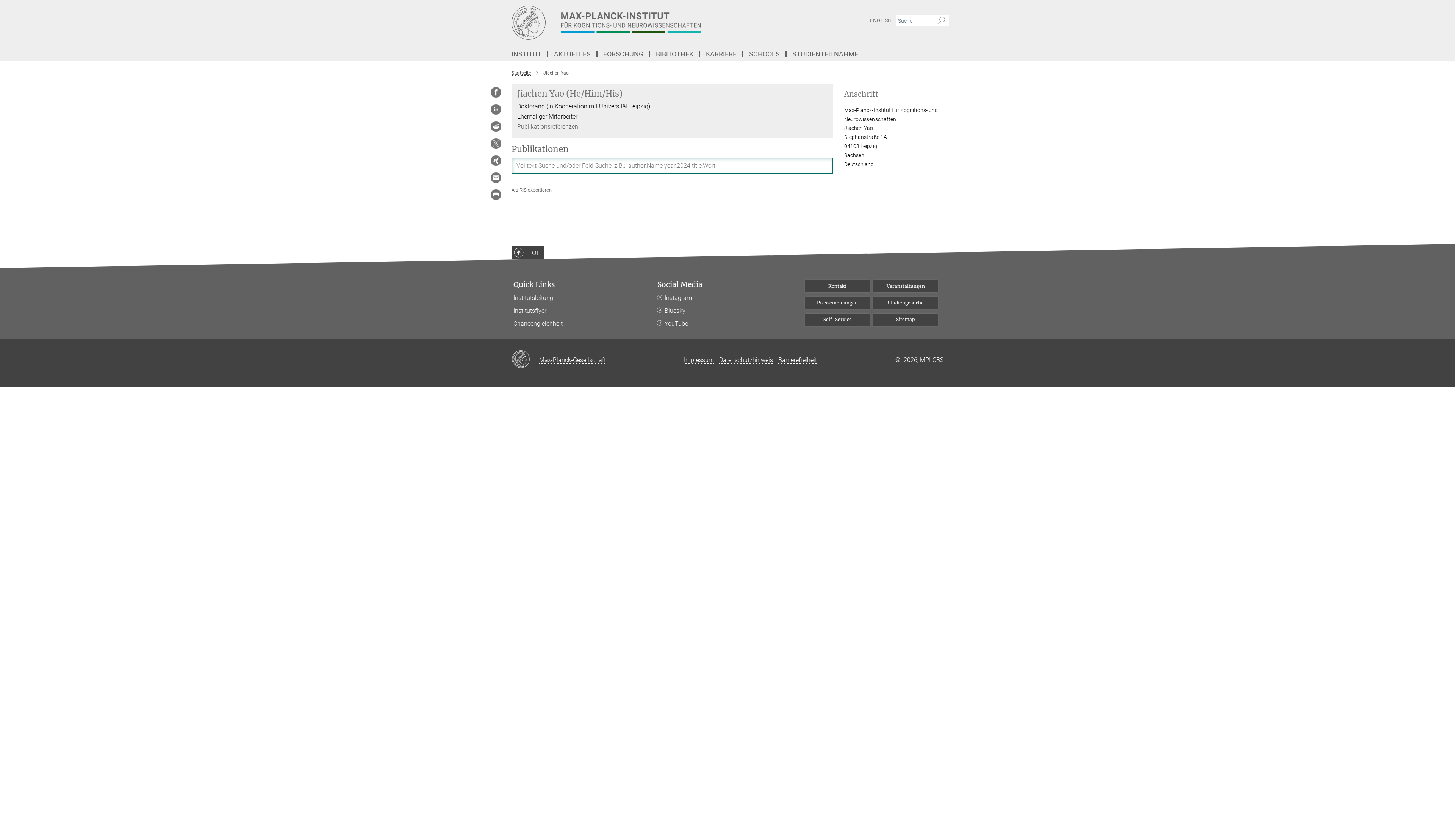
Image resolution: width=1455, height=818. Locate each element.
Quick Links (534, 284)
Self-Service (837, 319)
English (881, 20)
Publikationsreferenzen (547, 126)
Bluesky (675, 310)
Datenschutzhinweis (746, 360)
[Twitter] (496, 143)
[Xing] (496, 160)
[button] (532, 190)
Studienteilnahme (825, 54)
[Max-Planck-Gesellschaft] (525, 360)
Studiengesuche (906, 303)
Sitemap (905, 319)
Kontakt (837, 286)
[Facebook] (496, 92)
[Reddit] (496, 126)
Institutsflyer (529, 310)
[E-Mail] (496, 177)
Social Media (679, 284)
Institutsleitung (533, 297)
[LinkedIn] (496, 109)
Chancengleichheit (538, 323)
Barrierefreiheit (797, 360)
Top (534, 253)
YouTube (676, 323)
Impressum (699, 360)
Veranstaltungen (906, 286)
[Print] (496, 194)
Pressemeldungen (837, 303)
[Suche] (941, 21)
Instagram (678, 297)
